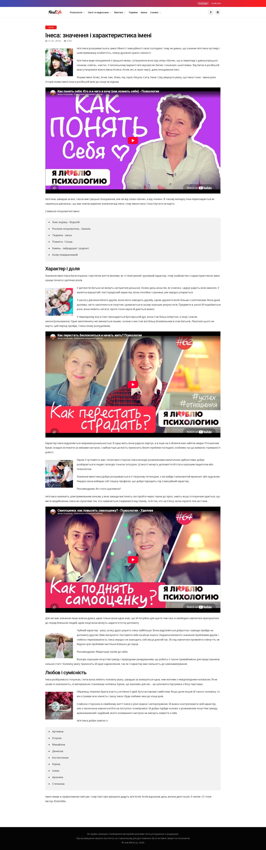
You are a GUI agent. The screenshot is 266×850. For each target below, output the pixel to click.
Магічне (118, 12)
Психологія (76, 12)
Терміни (133, 12)
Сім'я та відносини (98, 12)
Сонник (154, 12)
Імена (144, 12)
